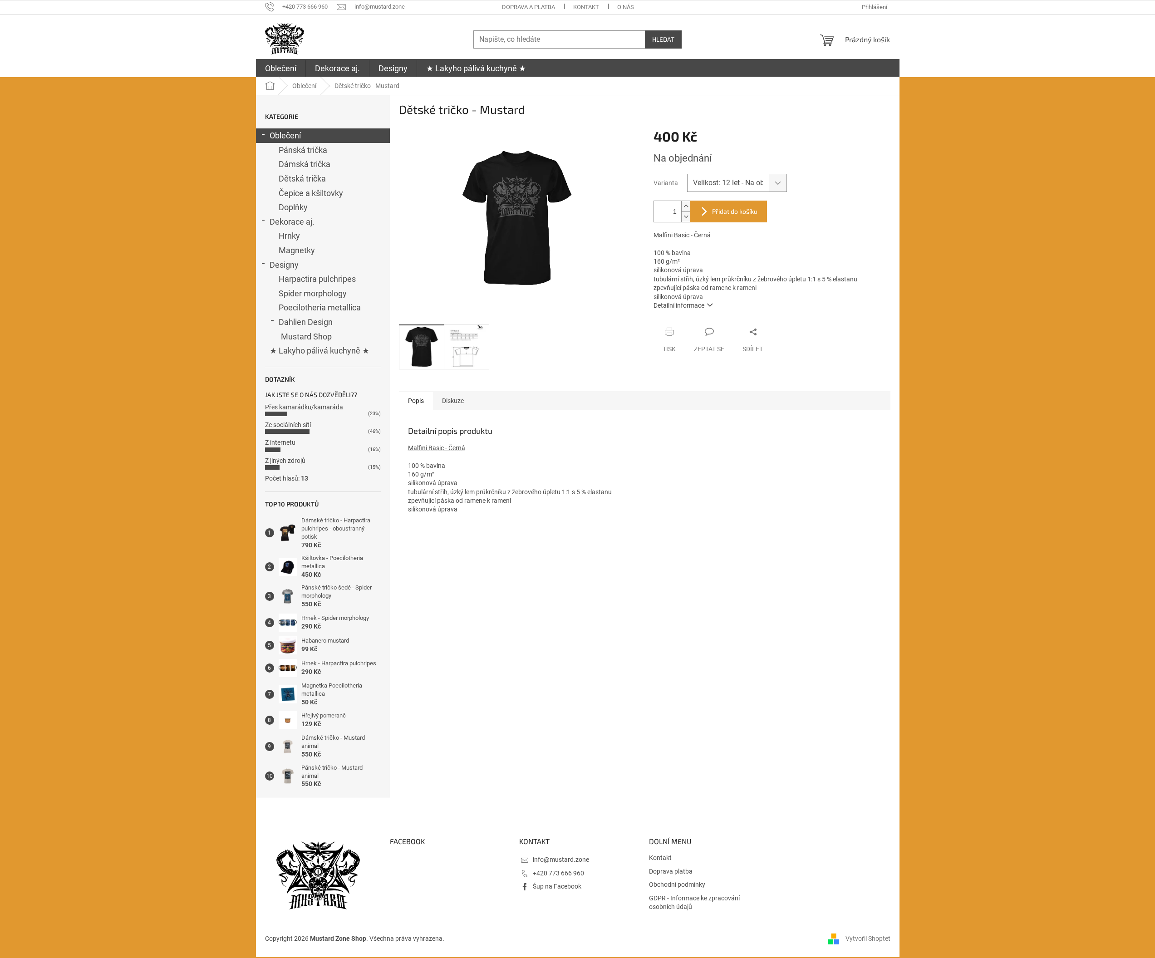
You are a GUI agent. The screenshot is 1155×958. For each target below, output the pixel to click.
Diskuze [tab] (453, 400)
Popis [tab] (416, 400)
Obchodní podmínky (677, 884)
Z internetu (280, 442)
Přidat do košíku (734, 211)
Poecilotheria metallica (320, 307)
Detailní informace (679, 305)
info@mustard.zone (561, 859)
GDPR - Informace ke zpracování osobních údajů (694, 902)
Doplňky (293, 207)
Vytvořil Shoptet (867, 938)
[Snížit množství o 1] (685, 216)
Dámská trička (304, 164)
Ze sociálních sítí (288, 424)
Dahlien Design (306, 322)
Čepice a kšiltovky (311, 193)
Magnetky (297, 250)
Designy (284, 265)
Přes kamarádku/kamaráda (304, 407)
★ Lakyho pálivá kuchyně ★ (319, 350)
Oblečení (285, 135)
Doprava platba (671, 871)
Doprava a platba (528, 7)
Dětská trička (302, 178)
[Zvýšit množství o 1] (685, 206)
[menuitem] (280, 68)
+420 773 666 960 (558, 873)
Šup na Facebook (557, 886)
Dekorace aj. (292, 221)
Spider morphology (313, 293)
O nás (625, 7)
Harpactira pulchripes (317, 279)
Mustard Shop (306, 336)
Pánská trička (303, 150)
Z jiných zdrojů (285, 460)
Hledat (663, 39)
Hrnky (289, 236)
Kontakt (586, 7)
